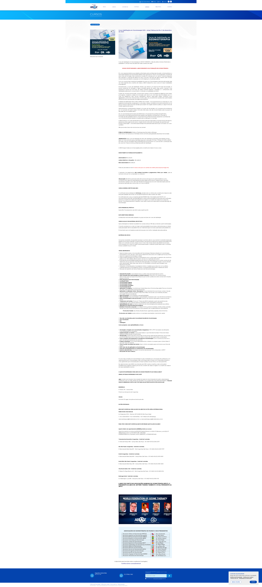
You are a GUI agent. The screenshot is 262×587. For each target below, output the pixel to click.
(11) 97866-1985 (128, 574)
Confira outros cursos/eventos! (131, 563)
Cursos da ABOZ (95, 24)
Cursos (147, 6)
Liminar (165, 1)
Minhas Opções (121, 584)
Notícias (136, 6)
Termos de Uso (113, 584)
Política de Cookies (105, 584)
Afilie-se (154, 1)
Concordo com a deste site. (156, 578)
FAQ (160, 1)
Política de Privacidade (157, 578)
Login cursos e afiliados (145, 1)
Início (104, 6)
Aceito (253, 581)
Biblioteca (158, 6)
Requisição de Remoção (245, 578)
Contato (169, 6)
